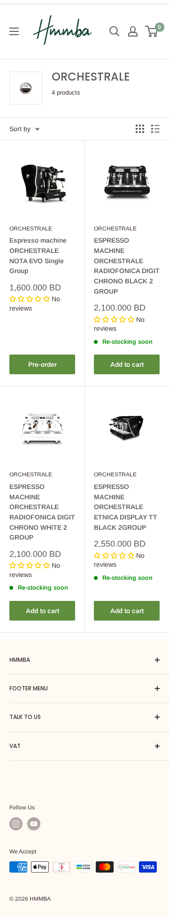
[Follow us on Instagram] (16, 823)
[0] (152, 31)
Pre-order (42, 364)
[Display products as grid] (140, 129)
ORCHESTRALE (30, 228)
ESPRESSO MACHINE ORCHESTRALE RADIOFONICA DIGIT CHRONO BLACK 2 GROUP (127, 266)
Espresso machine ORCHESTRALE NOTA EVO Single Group (38, 255)
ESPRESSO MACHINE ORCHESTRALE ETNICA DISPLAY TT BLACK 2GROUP (125, 507)
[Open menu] (14, 31)
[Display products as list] (155, 129)
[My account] (133, 31)
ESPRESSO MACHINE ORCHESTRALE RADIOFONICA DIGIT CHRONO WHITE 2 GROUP (42, 512)
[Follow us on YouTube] (33, 823)
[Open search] (114, 31)
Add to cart (127, 364)
